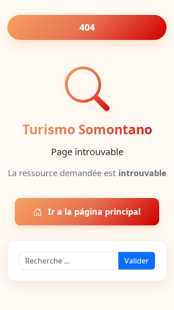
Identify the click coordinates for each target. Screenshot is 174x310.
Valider (136, 261)
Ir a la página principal (93, 211)
